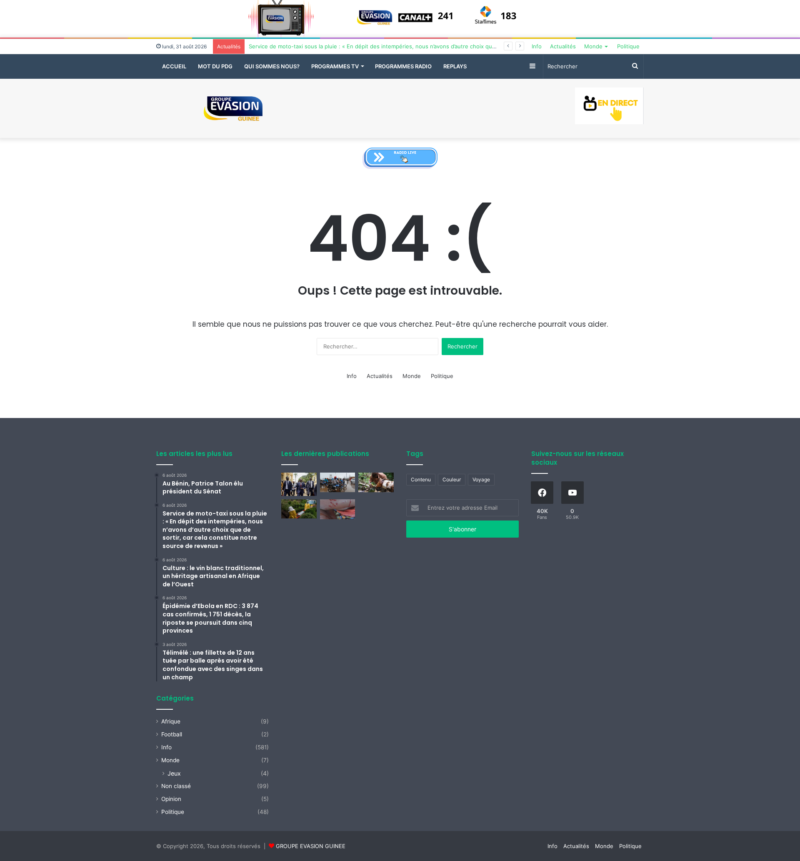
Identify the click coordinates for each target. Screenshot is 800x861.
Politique (628, 46)
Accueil (174, 66)
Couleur (451, 479)
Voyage (481, 479)
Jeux (174, 773)
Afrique (170, 721)
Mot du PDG (215, 66)
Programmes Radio (403, 66)
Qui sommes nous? (272, 66)
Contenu (421, 479)
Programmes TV (335, 66)
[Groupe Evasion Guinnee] (233, 108)
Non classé (176, 786)
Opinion (171, 799)
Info (537, 46)
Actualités (563, 46)
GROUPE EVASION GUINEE (310, 846)
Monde (593, 46)
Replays (455, 66)
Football (171, 734)
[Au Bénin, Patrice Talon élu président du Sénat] (299, 484)
